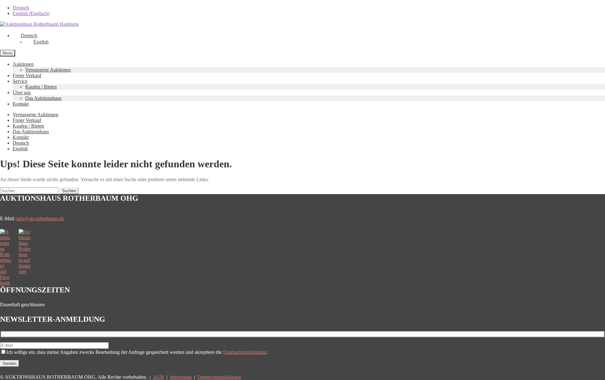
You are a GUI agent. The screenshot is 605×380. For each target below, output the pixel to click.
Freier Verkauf (27, 75)
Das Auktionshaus (43, 98)
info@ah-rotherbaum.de (40, 218)
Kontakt (21, 104)
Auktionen (23, 64)
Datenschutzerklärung (245, 352)
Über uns (22, 92)
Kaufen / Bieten (41, 86)
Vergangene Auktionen (48, 69)
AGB (158, 377)
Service (20, 81)
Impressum (181, 377)
